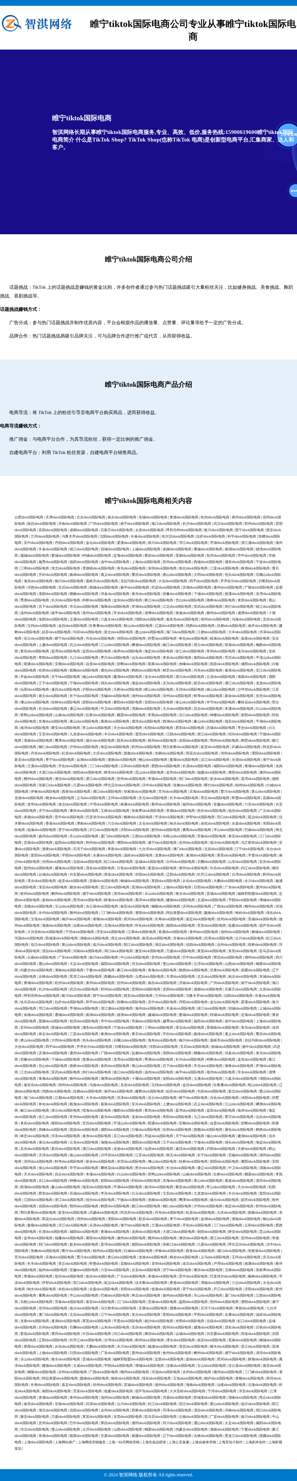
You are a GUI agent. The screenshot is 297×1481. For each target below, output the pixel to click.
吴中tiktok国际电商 (38, 543)
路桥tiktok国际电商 (221, 600)
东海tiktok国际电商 (53, 721)
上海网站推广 (65, 1442)
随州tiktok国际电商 (84, 913)
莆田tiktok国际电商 (242, 772)
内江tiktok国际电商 (255, 868)
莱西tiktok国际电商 (165, 881)
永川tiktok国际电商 (259, 881)
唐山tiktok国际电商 (177, 575)
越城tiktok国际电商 (34, 555)
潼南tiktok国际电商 (69, 970)
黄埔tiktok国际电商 (184, 517)
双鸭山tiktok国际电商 (36, 715)
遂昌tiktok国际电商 (65, 689)
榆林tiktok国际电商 (138, 817)
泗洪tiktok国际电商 (146, 721)
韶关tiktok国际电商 (131, 740)
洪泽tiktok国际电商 (131, 1098)
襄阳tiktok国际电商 (127, 702)
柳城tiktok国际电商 (265, 932)
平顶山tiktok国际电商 (129, 1123)
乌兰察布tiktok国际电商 (259, 843)
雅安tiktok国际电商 (149, 951)
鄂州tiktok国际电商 (224, 740)
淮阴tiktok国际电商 (53, 594)
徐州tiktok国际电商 (231, 919)
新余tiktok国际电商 (239, 696)
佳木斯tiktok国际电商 (151, 1283)
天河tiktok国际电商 (189, 689)
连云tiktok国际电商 (38, 638)
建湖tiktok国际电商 (127, 677)
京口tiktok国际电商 (193, 715)
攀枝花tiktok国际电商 (254, 702)
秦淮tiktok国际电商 (239, 670)
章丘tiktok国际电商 (215, 798)
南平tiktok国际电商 (65, 613)
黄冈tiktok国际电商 (193, 868)
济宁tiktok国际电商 (53, 811)
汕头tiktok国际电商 (146, 658)
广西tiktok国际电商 (227, 906)
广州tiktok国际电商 (103, 524)
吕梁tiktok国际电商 (87, 785)
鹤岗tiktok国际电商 (146, 670)
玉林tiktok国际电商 (115, 811)
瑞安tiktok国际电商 (239, 721)
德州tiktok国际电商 (169, 1385)
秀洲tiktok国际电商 (34, 600)
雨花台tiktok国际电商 (202, 753)
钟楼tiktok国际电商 (224, 715)
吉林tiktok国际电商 (53, 976)
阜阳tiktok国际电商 (53, 658)
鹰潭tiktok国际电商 (69, 740)
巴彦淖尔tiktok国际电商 (104, 817)
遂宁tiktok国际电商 (162, 843)
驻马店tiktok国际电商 (160, 1417)
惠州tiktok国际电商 (146, 1353)
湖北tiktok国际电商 (169, 945)
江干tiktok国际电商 (53, 683)
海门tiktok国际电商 (180, 632)
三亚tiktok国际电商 (224, 568)
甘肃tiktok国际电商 (224, 970)
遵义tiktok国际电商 (115, 575)
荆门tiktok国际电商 (193, 779)
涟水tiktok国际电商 (158, 677)
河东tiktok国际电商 (208, 670)
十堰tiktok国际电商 (146, 1079)
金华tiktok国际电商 (180, 772)
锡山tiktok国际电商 (96, 677)
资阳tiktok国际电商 (149, 913)
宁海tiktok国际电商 (84, 683)
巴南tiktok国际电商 (259, 830)
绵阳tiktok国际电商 (149, 619)
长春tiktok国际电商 (145, 536)
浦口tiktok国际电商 (107, 791)
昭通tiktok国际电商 (38, 664)
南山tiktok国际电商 (221, 689)
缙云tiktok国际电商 (208, 645)
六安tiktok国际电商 (259, 804)
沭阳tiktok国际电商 (131, 638)
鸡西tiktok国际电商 (200, 626)
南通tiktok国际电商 (134, 804)
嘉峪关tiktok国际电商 (102, 581)
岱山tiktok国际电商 (189, 600)
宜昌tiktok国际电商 (239, 658)
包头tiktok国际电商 (239, 575)
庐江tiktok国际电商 (103, 830)
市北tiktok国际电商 (84, 607)
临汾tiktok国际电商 (224, 843)
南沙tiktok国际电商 (158, 1321)
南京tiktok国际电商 (122, 517)
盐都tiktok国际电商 (146, 1053)
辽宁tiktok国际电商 (177, 1436)
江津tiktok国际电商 (141, 932)
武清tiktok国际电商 (218, 938)
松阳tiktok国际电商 (158, 728)
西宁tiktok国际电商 (249, 530)
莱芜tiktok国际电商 (231, 855)
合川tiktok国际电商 (249, 938)
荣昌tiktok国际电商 (227, 957)
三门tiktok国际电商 (103, 766)
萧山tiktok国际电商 (265, 791)
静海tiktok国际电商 (118, 900)
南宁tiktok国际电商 (134, 524)
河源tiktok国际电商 (29, 938)
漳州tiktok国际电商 (177, 696)
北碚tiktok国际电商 (87, 862)
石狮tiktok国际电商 (211, 862)
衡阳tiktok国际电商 (208, 658)
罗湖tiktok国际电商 (146, 607)
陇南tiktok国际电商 (218, 913)
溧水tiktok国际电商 (41, 881)
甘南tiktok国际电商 (187, 938)
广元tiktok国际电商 (131, 1276)
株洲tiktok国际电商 (255, 568)
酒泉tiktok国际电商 (56, 849)
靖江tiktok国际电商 (84, 549)
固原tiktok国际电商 (224, 664)
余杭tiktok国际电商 (215, 823)
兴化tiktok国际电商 (100, 638)
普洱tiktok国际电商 (255, 779)
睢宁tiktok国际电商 (69, 638)
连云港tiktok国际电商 (102, 906)
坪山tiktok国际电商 (227, 830)
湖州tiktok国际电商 (146, 696)
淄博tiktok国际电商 (158, 613)
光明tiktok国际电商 (56, 862)
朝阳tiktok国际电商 (87, 772)
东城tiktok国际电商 (153, 517)
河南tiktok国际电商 (87, 951)
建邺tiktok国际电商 (149, 1091)
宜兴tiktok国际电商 (172, 791)
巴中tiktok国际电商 (196, 957)
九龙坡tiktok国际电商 (86, 734)
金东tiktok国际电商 (127, 600)
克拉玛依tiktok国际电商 (138, 581)
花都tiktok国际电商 (134, 1264)
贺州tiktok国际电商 (131, 779)
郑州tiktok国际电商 (259, 524)
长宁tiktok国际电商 (84, 696)
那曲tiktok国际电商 (138, 753)
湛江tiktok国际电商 (100, 779)
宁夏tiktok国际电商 (100, 970)
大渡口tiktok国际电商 (55, 772)
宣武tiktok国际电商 (208, 607)
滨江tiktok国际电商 (215, 760)
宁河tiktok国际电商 (79, 932)
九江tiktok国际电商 (84, 658)
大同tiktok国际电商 (208, 575)
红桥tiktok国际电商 (100, 715)
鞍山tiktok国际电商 (138, 626)
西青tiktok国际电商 (76, 791)
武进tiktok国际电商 (165, 587)
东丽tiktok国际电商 (169, 753)
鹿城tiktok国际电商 (208, 549)
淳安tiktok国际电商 (110, 932)
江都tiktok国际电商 (211, 632)
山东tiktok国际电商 (242, 862)
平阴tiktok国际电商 (242, 900)
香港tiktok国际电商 (60, 823)
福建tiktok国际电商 (211, 772)
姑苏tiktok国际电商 (56, 632)
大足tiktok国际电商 (84, 964)
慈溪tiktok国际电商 (239, 594)
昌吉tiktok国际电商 (208, 709)
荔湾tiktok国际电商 (65, 651)
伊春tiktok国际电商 (45, 791)
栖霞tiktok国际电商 (131, 715)
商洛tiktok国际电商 (118, 874)
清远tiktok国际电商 (56, 951)
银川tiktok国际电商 (218, 530)
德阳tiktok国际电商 (146, 1244)
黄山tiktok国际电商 (76, 945)
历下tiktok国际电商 (53, 607)
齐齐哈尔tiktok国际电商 (238, 581)
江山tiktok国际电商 (115, 645)
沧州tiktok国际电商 (193, 843)
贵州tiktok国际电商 (165, 957)
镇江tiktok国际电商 (127, 1072)
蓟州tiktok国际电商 (149, 1340)
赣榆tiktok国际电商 (84, 594)
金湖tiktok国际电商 (91, 760)
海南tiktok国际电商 (56, 925)
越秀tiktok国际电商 (53, 562)
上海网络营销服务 (92, 1442)
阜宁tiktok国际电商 (60, 760)
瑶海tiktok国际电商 (239, 645)
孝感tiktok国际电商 (180, 811)
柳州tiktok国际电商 (221, 613)
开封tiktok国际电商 (53, 575)
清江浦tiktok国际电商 (257, 543)
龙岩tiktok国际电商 (146, 1117)
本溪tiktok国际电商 (239, 709)
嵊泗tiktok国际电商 (146, 645)
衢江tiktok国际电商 (158, 600)
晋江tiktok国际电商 (115, 887)
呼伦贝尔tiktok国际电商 (122, 785)
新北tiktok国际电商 (118, 632)
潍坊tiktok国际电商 (69, 779)
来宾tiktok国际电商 (177, 658)
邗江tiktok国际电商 (193, 543)
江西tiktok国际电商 (146, 836)
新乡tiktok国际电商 (224, 779)
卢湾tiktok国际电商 (103, 804)
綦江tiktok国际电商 (131, 970)
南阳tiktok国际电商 (180, 925)
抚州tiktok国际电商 (38, 868)
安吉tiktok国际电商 (146, 1104)
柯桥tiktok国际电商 (96, 600)
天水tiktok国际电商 (177, 709)
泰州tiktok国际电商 (203, 932)
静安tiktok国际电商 (118, 772)
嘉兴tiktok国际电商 (252, 651)
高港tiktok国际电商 (115, 721)
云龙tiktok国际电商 (221, 677)
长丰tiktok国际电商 (184, 798)
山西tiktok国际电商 (239, 964)
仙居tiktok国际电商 (34, 689)
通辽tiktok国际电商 (84, 709)
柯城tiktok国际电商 (96, 555)
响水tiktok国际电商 (184, 823)
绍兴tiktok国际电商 (242, 734)
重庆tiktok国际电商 (146, 575)
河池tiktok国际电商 (165, 1372)
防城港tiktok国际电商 (62, 938)
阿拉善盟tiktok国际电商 (184, 913)
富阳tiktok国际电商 (45, 855)
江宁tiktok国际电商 (249, 849)
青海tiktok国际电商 (162, 970)
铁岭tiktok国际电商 (249, 913)
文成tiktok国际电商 (211, 900)
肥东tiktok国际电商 (189, 728)
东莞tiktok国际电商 (242, 951)
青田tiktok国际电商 (252, 600)
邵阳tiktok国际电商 (96, 702)
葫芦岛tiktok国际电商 (151, 1391)
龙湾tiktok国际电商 (127, 1059)
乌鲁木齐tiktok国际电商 (79, 536)
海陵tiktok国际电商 (252, 677)
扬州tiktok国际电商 (53, 836)
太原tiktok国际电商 (149, 530)
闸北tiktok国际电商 (146, 1295)
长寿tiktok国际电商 (169, 919)
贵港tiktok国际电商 (38, 843)
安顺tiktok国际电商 (69, 664)
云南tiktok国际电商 (41, 957)
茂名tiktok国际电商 (100, 868)
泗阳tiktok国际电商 (146, 1142)
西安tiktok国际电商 (138, 996)
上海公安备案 (179, 1442)
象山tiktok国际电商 (208, 721)
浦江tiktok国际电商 (239, 683)
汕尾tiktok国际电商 (87, 925)
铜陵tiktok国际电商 (165, 906)
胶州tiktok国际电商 (165, 830)
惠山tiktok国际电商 (149, 632)
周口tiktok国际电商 (118, 951)
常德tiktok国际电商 (162, 779)
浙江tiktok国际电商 (211, 734)
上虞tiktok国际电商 (53, 645)
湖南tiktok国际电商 (94, 938)
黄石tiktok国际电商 (146, 1034)
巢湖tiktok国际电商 (200, 855)
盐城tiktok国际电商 (149, 862)
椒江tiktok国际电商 (177, 645)
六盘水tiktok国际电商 (117, 619)
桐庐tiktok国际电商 (76, 919)
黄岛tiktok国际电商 (34, 651)
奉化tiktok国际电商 (193, 638)
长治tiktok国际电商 (53, 709)
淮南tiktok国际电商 (38, 740)
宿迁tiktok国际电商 (45, 945)
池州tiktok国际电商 (234, 932)
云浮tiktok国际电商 (208, 964)
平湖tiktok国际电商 (127, 1187)
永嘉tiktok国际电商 (246, 823)
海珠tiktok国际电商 (115, 607)
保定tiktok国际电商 (115, 747)
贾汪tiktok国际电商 (234, 791)
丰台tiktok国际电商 (118, 734)
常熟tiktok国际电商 (162, 715)
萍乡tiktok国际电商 (127, 613)
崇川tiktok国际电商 (162, 543)
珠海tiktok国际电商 (189, 613)
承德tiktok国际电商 (38, 817)
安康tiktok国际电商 (153, 1308)
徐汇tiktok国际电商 (189, 651)
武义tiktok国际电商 (84, 645)
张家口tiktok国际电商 (55, 785)
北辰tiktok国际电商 (218, 849)
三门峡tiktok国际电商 (117, 913)
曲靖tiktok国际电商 (84, 575)
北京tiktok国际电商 (91, 517)
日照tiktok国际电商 (208, 887)
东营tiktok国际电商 (131, 1161)
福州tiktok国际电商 (196, 804)
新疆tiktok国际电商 (255, 970)
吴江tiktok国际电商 (127, 1136)
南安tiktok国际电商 (134, 906)
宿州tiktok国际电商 (131, 983)
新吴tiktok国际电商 (29, 760)
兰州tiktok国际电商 (45, 536)
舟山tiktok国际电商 (84, 836)
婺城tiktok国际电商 (65, 555)
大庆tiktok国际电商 (107, 753)
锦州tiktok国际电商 (249, 785)
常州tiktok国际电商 (221, 651)
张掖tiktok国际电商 (187, 785)
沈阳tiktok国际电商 (114, 536)
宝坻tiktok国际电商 (45, 919)
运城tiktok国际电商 (53, 874)
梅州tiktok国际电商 (259, 906)
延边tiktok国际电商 (262, 817)
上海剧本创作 (255, 1442)
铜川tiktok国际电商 (69, 581)
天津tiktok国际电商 (60, 517)
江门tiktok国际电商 (131, 1302)
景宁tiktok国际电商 (72, 830)
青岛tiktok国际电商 (131, 568)
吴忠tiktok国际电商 (134, 1085)
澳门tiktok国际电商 (187, 849)
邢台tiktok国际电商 (149, 1168)
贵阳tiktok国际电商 (53, 530)
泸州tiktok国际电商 (84, 747)
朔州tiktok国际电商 (215, 619)
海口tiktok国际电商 (165, 524)
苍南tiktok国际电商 (103, 881)
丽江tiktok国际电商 (146, 1206)
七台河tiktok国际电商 (155, 849)
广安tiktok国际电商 (72, 957)
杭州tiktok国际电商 (215, 517)
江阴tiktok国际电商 (180, 734)
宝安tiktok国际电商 (53, 734)
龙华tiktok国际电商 (41, 804)
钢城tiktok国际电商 (134, 881)
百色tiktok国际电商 (131, 868)
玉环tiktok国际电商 (122, 798)
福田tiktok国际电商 (84, 562)
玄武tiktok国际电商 (72, 587)
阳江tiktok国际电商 (138, 945)
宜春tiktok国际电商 (211, 836)
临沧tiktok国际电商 (242, 811)
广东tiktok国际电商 (239, 887)
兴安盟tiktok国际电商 (86, 874)
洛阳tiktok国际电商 (53, 619)
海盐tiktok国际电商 (146, 683)
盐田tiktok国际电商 (96, 651)
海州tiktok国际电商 (149, 1008)
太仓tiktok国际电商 (153, 823)
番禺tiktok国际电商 (196, 830)
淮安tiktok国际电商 (53, 887)
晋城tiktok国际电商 (221, 894)
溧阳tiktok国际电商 (265, 753)
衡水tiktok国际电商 (189, 894)
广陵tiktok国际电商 (259, 587)
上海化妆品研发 (154, 1442)
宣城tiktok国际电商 (262, 919)
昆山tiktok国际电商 (149, 772)
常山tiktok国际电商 (96, 728)
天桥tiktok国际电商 (127, 689)
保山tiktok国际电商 (189, 702)
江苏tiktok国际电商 (149, 1155)
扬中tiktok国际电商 (134, 587)
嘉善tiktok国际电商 (255, 638)
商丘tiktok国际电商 (125, 938)
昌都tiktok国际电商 (231, 626)
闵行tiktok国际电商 (239, 607)
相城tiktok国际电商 (103, 587)
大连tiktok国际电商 (172, 581)
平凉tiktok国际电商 (169, 817)
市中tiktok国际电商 (252, 555)
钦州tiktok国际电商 (34, 894)
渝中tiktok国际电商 (115, 562)
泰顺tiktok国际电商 (107, 919)
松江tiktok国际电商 (162, 1404)
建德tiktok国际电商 (180, 900)
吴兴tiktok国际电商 (177, 683)
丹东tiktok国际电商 (45, 753)
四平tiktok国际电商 (203, 581)
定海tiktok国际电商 (127, 555)
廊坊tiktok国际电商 (158, 1334)
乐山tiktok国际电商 (158, 894)
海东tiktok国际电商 (38, 581)
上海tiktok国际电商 (146, 562)
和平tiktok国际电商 (241, 536)
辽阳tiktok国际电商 (180, 874)
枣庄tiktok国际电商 (115, 658)
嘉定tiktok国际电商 (200, 919)
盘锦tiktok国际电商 (56, 900)
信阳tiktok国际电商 (200, 945)
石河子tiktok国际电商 (89, 849)
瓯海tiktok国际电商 (224, 638)
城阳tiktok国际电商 (227, 766)
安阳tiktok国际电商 (158, 702)
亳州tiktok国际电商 (96, 613)
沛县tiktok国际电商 (115, 594)
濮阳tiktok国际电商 (131, 843)
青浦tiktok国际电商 (172, 932)
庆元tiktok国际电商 (153, 798)
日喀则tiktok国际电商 (131, 1047)
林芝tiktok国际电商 (177, 670)
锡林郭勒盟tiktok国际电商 (257, 894)
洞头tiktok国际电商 (115, 683)
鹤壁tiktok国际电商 (255, 740)
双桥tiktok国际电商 (262, 945)
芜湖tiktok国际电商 (146, 887)
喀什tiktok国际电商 (218, 785)
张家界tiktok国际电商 (148, 811)
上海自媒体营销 (204, 1442)
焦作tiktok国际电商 (211, 811)
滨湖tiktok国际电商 (196, 587)
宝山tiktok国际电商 (69, 906)
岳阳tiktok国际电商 (193, 740)
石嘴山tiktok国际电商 (129, 1040)
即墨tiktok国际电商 (246, 798)
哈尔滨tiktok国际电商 (178, 536)
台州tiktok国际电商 (180, 862)
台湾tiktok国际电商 (246, 874)
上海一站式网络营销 (124, 1442)
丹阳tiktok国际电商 (69, 543)
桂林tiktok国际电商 (65, 702)
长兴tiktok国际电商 (65, 600)
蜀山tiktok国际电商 (146, 1066)
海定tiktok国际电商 (158, 651)
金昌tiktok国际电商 (72, 626)
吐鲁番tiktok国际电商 (105, 626)
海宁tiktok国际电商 (134, 1225)
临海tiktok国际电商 (41, 830)
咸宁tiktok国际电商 (96, 894)
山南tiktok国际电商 (69, 715)
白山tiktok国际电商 (131, 1174)
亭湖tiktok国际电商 (224, 543)
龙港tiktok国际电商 (29, 798)
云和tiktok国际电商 (134, 766)
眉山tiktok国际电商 (53, 964)
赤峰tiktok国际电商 (193, 664)
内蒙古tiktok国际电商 (36, 970)
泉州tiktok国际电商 (246, 517)
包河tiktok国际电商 (221, 555)
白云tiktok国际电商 (146, 1193)
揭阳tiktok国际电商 (115, 964)
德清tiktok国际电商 (131, 1015)
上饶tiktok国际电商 (177, 887)
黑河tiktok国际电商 (87, 900)
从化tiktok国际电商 (196, 881)
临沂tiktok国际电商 (107, 945)
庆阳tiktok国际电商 (149, 874)
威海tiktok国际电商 (69, 868)
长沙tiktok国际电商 (196, 524)
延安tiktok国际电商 (215, 747)
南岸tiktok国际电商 (127, 651)
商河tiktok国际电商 (138, 919)
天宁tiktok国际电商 (65, 677)
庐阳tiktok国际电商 (96, 689)
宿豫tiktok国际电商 (177, 594)
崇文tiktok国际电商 (53, 696)
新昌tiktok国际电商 (208, 683)
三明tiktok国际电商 (34, 568)
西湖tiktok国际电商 (177, 721)
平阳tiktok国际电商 (76, 855)
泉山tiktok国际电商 (84, 721)
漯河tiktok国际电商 (127, 894)
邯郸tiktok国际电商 (131, 664)
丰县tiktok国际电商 (53, 549)
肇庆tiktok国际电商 (84, 811)
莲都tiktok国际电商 (189, 555)
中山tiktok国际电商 (134, 957)
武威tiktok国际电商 (246, 747)
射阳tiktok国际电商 (255, 715)
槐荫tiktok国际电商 (127, 1110)
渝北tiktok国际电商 (72, 804)
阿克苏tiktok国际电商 (136, 1212)
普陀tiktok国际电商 (149, 734)
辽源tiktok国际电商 (169, 626)
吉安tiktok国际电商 (146, 1270)
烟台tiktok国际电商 (100, 740)
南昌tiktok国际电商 (41, 524)
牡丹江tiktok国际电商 (213, 874)
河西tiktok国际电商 (41, 587)
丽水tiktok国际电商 (84, 887)
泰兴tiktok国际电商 (146, 594)
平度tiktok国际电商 (262, 855)
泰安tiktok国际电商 (242, 836)
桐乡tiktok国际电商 (60, 798)
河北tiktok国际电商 (146, 964)
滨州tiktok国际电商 (196, 906)
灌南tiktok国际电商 (122, 760)
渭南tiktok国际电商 (146, 709)
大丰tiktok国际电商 (242, 632)
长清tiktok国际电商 (196, 766)
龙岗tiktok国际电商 (146, 1232)
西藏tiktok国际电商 (118, 976)
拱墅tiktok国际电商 (162, 638)
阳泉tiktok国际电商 (162, 664)
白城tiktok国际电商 (138, 1251)
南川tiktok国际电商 (103, 957)
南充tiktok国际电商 (156, 938)
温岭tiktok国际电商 (138, 855)
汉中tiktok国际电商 (156, 785)
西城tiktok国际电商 (208, 562)
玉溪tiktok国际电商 (84, 619)
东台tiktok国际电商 (146, 1315)
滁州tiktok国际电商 (131, 1238)
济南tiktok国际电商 (72, 524)
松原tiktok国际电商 (76, 753)
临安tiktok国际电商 (72, 881)
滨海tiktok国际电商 (203, 791)
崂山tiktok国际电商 (158, 689)
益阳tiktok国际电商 (69, 843)
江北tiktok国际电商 (177, 607)
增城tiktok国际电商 (149, 1366)
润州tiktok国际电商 (234, 753)
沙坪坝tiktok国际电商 (254, 689)
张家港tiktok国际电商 (140, 791)
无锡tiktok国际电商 (115, 696)
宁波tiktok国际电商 (127, 1028)
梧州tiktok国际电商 (162, 740)
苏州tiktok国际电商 (177, 562)
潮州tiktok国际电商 (259, 957)
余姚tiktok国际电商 (177, 549)
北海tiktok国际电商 (118, 925)
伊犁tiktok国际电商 (200, 817)
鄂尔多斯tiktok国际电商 (180, 747)
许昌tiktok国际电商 (224, 868)
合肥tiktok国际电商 (29, 517)
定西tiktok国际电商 (169, 1359)
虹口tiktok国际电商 (118, 862)
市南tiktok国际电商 (146, 1021)
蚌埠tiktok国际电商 (208, 696)
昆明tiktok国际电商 (146, 989)
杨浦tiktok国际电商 (162, 1346)
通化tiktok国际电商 (115, 670)
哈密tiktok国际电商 (53, 670)
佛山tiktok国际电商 (34, 702)
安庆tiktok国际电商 (146, 1327)
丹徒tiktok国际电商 (34, 677)
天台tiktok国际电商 (127, 728)
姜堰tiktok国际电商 (184, 760)
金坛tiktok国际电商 (100, 543)
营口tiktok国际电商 (231, 817)
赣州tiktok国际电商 (38, 779)
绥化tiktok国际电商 (156, 1378)
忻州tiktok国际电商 (146, 747)
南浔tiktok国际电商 (34, 728)
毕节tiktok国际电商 (221, 702)
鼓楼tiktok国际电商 (131, 1002)
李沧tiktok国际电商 (252, 728)
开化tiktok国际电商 (72, 766)
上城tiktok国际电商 (146, 549)
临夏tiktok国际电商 (242, 925)
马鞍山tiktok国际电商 (179, 836)
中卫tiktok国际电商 (115, 709)
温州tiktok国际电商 (34, 613)
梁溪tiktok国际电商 (131, 543)
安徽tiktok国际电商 (227, 804)
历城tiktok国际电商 (221, 728)
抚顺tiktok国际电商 (84, 670)
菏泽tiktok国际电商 (177, 1410)
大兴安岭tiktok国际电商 (45, 932)
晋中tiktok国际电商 (69, 817)
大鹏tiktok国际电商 (227, 881)
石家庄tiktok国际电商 (117, 530)
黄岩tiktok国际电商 (158, 555)
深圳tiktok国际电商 (162, 568)
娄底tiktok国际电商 (162, 868)
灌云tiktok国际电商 (189, 677)
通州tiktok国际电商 (227, 587)
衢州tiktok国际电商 (165, 804)
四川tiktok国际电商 (177, 1423)
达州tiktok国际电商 (231, 945)
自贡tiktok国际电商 (100, 664)
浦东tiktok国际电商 (239, 562)
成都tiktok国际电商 (84, 530)
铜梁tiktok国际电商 (158, 1429)
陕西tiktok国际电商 (193, 970)
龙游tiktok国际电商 (127, 1149)
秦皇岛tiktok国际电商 (182, 619)
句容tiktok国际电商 (87, 632)
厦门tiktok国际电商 (115, 836)
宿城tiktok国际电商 (115, 549)
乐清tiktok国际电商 (246, 760)
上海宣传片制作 (230, 1442)
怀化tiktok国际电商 (149, 925)
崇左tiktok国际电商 (193, 568)
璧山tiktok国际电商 (177, 964)
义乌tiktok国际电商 (91, 798)
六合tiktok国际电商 (122, 823)
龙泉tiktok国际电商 (169, 855)
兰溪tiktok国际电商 (41, 766)
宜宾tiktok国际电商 (211, 925)
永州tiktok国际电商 (53, 913)
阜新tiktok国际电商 (122, 849)
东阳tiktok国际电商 (134, 1289)
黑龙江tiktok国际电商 (86, 976)
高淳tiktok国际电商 (149, 900)
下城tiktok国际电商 (208, 594)
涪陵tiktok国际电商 (38, 906)
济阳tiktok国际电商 (134, 830)
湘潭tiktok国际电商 (252, 613)
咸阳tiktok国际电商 (255, 664)
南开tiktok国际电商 (262, 626)
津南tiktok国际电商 (91, 823)
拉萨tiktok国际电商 (210, 536)
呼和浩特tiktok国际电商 (184, 530)
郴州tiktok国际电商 (65, 894)
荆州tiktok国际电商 (100, 843)
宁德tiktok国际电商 (131, 1200)
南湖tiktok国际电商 (239, 549)
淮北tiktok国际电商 (65, 568)
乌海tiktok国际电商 (246, 619)
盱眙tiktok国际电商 (146, 1181)
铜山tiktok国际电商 (153, 760)
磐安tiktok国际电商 (65, 728)
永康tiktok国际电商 (107, 855)
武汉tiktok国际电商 (227, 524)
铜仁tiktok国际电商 (53, 747)
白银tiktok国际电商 (146, 1130)
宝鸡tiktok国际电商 (41, 626)
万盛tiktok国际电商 (180, 951)
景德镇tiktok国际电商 (98, 568)
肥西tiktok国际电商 (165, 766)
